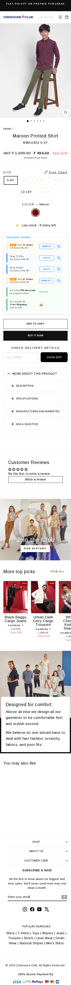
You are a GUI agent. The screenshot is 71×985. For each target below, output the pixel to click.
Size (35, 172)
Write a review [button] (35, 479)
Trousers (14, 938)
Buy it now (35, 335)
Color (35, 204)
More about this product (34, 373)
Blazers (47, 933)
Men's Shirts (55, 943)
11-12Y (58, 180)
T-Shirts (23, 933)
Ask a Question (27, 424)
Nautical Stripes (31, 943)
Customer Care (36, 860)
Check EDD (54, 357)
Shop (36, 841)
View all (57, 571)
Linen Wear (43, 938)
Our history (35, 548)
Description (25, 385)
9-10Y (41, 180)
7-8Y (25, 180)
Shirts (10, 933)
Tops (35, 933)
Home (7, 128)
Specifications (27, 398)
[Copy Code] (59, 246)
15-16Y (44, 192)
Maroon (35, 213)
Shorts (28, 938)
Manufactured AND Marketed (38, 411)
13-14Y (26, 192)
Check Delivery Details (35, 347)
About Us (36, 851)
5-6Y (10, 180)
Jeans (60, 933)
